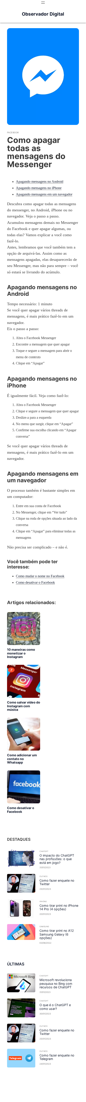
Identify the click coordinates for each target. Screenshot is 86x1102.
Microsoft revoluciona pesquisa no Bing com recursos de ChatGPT (55, 983)
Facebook (13, 132)
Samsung (44, 926)
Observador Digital (43, 14)
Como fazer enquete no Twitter (56, 882)
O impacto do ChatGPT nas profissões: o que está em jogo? (56, 859)
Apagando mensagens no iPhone (39, 188)
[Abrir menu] (43, 2)
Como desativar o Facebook (35, 582)
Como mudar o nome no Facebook (40, 576)
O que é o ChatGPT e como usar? (55, 1007)
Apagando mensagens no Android (39, 181)
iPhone (43, 901)
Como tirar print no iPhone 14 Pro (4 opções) (58, 907)
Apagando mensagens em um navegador (44, 194)
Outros (43, 876)
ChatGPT (43, 851)
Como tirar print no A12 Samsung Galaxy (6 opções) (56, 934)
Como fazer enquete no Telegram (56, 1057)
